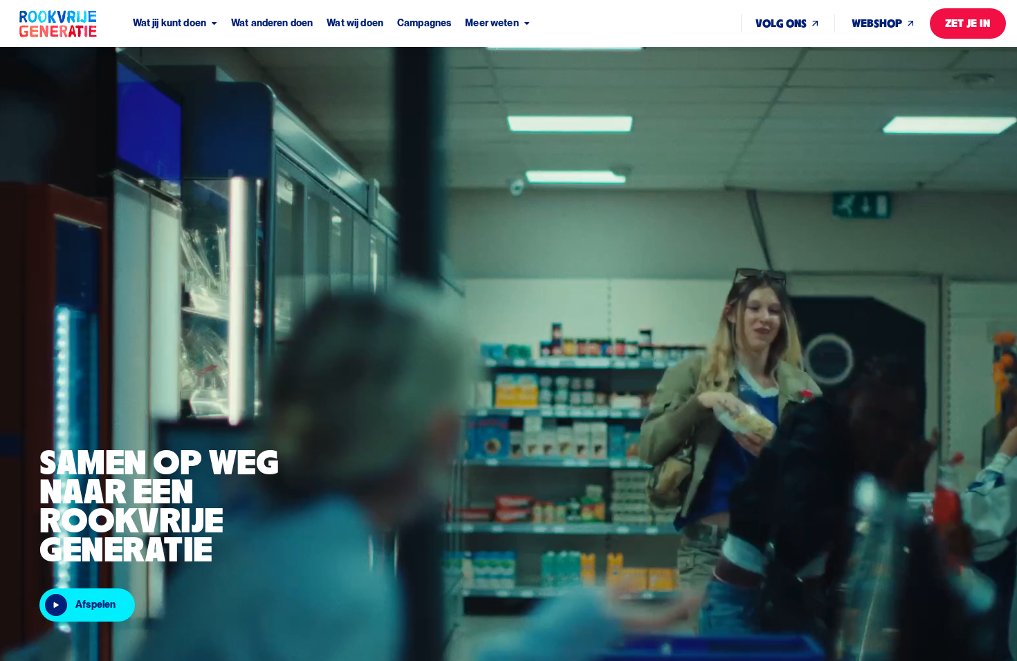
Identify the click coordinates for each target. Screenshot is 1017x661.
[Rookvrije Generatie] (75, 23)
